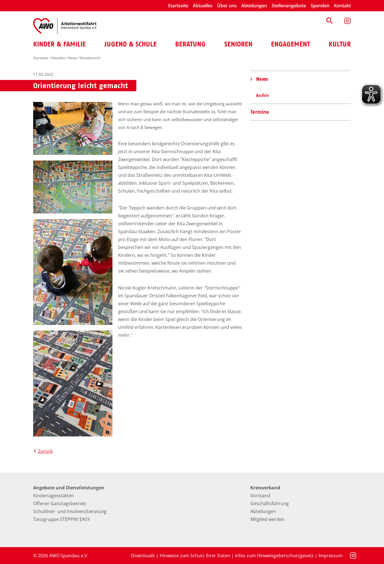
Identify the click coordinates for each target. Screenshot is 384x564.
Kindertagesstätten (53, 495)
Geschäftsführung (269, 503)
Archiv (262, 95)
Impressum (331, 555)
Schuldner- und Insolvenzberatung (70, 511)
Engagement (290, 44)
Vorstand (260, 495)
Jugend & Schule (130, 44)
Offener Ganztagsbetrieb (59, 503)
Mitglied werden (267, 519)
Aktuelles (203, 6)
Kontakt (342, 6)
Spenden (320, 6)
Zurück (45, 451)
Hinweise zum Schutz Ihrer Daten (195, 555)
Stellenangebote (289, 6)
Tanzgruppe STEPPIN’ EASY (61, 519)
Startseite (178, 6)
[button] (329, 20)
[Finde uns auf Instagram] (347, 20)
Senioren (238, 44)
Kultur (340, 44)
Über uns (227, 6)
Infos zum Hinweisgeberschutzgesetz (274, 555)
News (72, 57)
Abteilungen (254, 6)
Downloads (143, 555)
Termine (259, 112)
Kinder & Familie (59, 44)
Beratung (190, 44)
